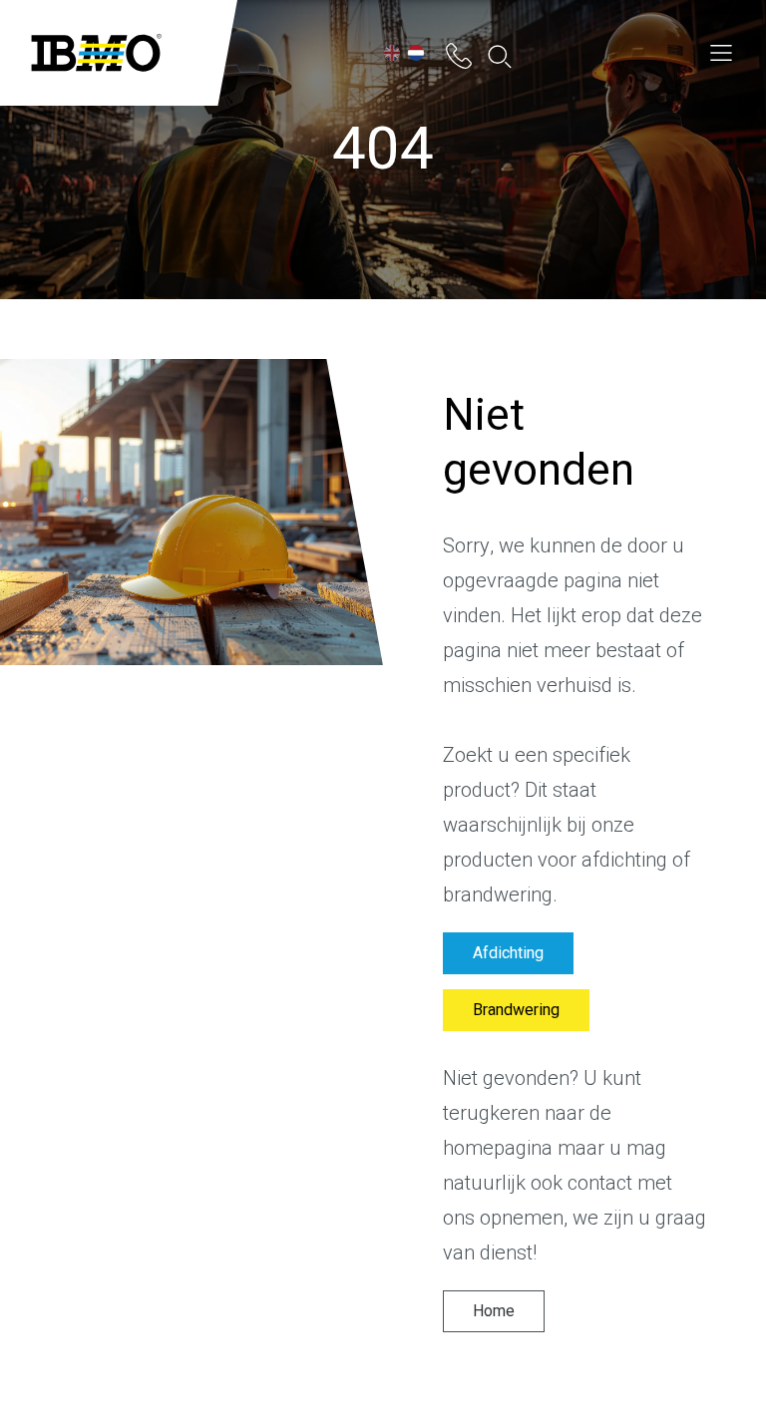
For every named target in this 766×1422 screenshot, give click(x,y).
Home (494, 1311)
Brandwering (516, 1010)
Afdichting (508, 953)
